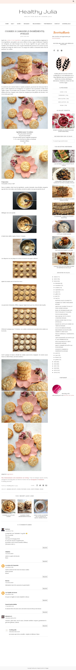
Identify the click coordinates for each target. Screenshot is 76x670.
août (56, 292)
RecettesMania (56, 38)
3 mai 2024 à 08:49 (9, 553)
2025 (55, 279)
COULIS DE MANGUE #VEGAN (63, 328)
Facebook (41, 479)
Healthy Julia (38, 11)
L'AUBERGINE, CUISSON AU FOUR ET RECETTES (64, 217)
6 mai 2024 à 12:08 (9, 594)
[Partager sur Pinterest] (43, 485)
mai (56, 298)
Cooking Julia (12, 630)
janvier (57, 359)
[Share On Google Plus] (46, 485)
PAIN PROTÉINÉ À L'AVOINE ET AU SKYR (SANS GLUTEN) (64, 199)
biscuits (14, 489)
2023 (55, 361)
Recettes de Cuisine (69, 395)
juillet (56, 294)
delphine (7, 551)
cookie (19, 489)
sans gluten (61, 98)
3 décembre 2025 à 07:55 (10, 618)
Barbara (7, 529)
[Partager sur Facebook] (37, 485)
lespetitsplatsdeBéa (11, 604)
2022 (55, 364)
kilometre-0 (8, 616)
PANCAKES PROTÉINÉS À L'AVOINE (64, 250)
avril (56, 353)
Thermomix (62, 95)
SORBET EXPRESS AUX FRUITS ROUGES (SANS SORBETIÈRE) (63, 130)
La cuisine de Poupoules (11, 565)
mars (56, 355)
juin (56, 296)
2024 (55, 281)
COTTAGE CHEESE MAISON (64, 234)
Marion (7, 580)
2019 (55, 370)
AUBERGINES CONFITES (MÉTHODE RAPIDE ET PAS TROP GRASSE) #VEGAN (64, 182)
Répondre (45, 547)
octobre (57, 287)
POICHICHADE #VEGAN (61, 314)
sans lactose (62, 102)
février (57, 357)
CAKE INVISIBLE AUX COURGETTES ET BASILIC (64, 164)
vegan (41, 489)
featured (23, 489)
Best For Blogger (45, 668)
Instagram (34, 479)
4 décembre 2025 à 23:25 (14, 631)
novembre (58, 285)
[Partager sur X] (40, 485)
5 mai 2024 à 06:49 (9, 582)
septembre (58, 289)
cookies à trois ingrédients (14, 40)
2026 (55, 277)
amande (9, 489)
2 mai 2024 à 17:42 (9, 531)
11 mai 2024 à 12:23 (9, 606)
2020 (55, 368)
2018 (55, 372)
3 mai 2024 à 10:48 (9, 567)
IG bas (28, 489)
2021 (55, 366)
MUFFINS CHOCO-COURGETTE (63, 300)
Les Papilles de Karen (11, 592)
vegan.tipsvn (10, 474)
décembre (58, 283)
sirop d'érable (35, 489)
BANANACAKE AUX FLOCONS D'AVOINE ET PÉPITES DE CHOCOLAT (64, 267)
